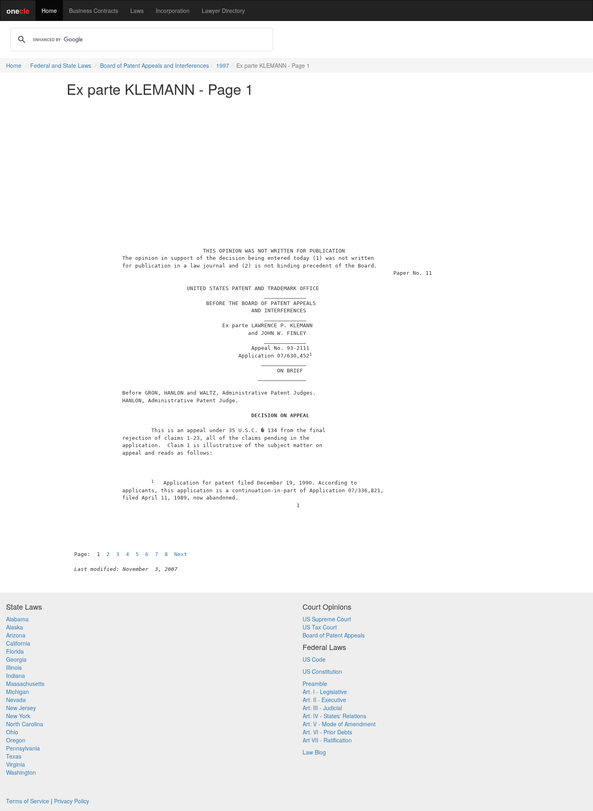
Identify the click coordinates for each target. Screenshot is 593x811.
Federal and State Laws (60, 65)
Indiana (15, 675)
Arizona (15, 635)
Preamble (315, 683)
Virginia (15, 764)
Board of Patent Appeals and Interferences (154, 65)
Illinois (14, 667)
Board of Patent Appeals (334, 635)
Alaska (14, 627)
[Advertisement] (296, 158)
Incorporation (173, 10)
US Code (314, 659)
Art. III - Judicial (322, 708)
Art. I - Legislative (325, 692)
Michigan (17, 692)
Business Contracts (93, 10)
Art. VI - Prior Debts (327, 732)
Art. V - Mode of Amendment (339, 724)
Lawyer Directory (223, 10)
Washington (21, 772)
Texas (13, 756)
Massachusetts (25, 683)
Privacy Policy (71, 801)
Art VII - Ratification (327, 740)
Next (180, 554)
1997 (222, 65)
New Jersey (21, 708)
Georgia (16, 659)
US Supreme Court (327, 619)
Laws (137, 10)
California (18, 643)
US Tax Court (320, 627)
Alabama (17, 619)
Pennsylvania (23, 748)
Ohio (12, 732)
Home (49, 10)
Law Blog (314, 752)
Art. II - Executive (324, 700)
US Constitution (322, 671)
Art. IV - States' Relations (334, 716)
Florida (15, 651)
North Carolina (24, 724)
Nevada (16, 700)
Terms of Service (27, 801)
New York (18, 716)
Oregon (15, 740)
